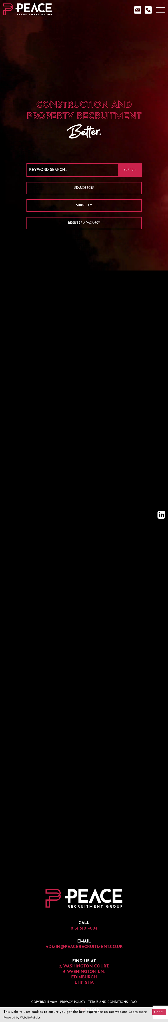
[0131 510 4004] (149, 12)
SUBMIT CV (84, 205)
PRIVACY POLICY (73, 1002)
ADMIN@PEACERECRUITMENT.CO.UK (84, 947)
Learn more (138, 1012)
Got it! (159, 1012)
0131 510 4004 (84, 929)
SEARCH (130, 170)
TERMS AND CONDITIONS (108, 1002)
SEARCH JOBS (84, 187)
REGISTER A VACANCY (84, 222)
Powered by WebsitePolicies (22, 1017)
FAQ (133, 1002)
